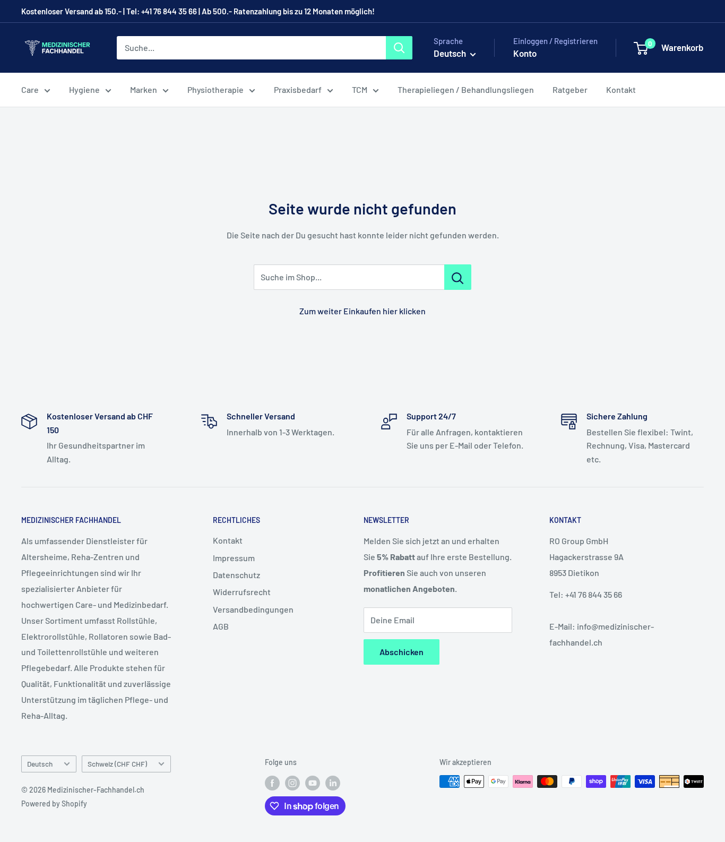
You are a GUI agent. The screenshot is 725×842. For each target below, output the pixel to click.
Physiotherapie (215, 89)
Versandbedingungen (253, 609)
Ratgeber (570, 89)
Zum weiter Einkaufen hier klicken (362, 311)
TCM (359, 89)
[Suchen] (399, 47)
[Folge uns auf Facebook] (272, 782)
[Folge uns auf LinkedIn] (332, 782)
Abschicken (401, 652)
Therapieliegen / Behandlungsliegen (466, 89)
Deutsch (40, 763)
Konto (525, 53)
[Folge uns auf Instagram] (292, 782)
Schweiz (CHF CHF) (117, 763)
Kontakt (621, 89)
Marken (143, 89)
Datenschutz (236, 575)
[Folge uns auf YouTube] (312, 782)
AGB (221, 626)
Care (30, 89)
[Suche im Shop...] (457, 277)
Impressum (234, 558)
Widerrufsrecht (242, 592)
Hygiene (84, 89)
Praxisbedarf (298, 89)
